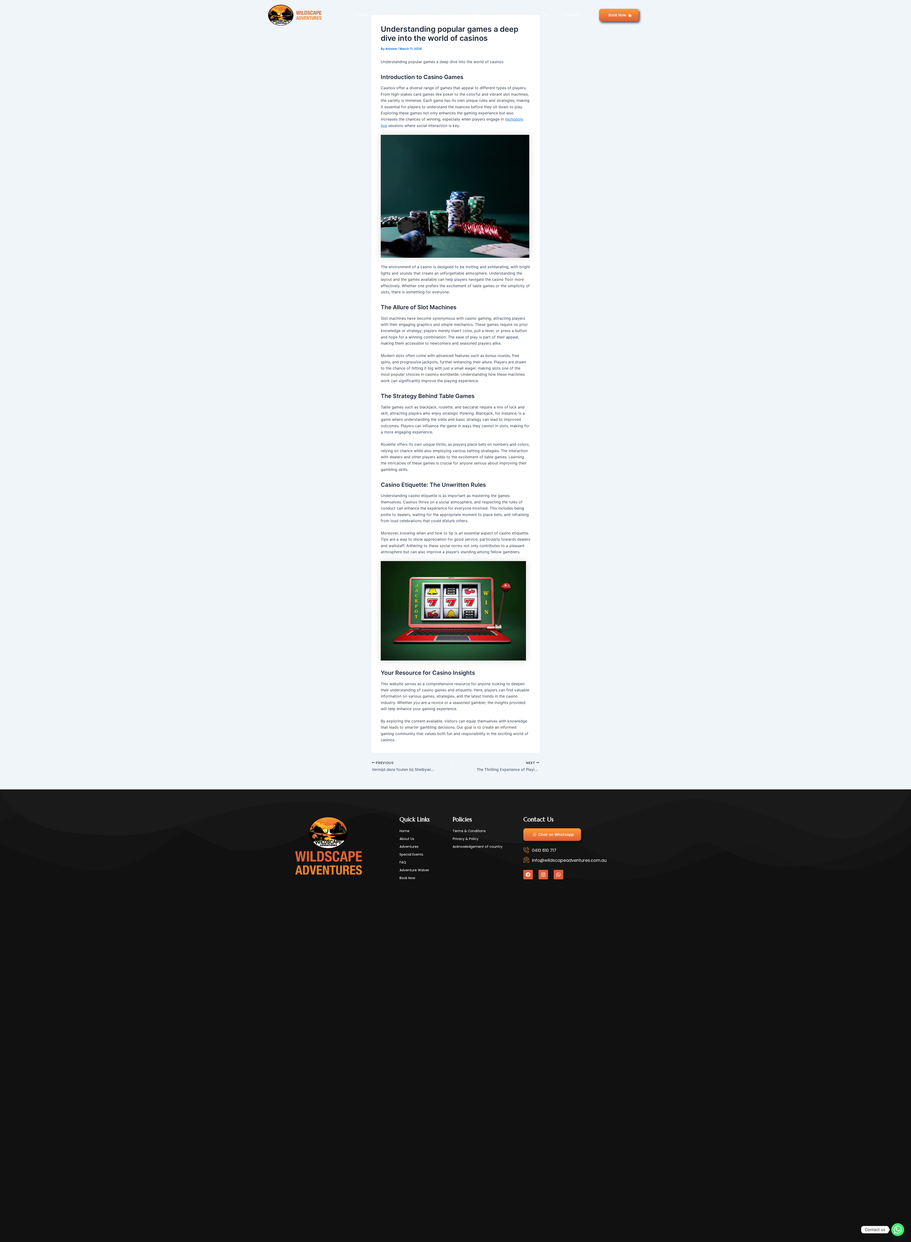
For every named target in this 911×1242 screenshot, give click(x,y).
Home (363, 15)
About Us (390, 15)
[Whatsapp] (897, 1229)
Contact (572, 15)
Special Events (468, 15)
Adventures (423, 15)
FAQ (546, 15)
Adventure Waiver (512, 15)
